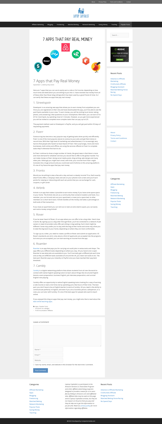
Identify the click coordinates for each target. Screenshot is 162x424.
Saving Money (103, 24)
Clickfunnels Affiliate (118, 84)
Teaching (114, 24)
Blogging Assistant (117, 87)
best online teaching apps (42, 301)
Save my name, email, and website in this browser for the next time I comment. (64, 365)
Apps (36, 306)
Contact (128, 2)
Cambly (36, 270)
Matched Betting (73, 24)
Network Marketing (88, 24)
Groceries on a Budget (42, 308)
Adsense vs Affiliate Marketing (112, 390)
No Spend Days (116, 95)
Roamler (36, 248)
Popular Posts (125, 24)
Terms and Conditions (116, 2)
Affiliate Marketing (38, 24)
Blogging (50, 24)
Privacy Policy (102, 2)
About (93, 2)
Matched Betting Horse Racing (112, 398)
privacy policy (85, 406)
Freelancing (60, 24)
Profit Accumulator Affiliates (44, 310)
